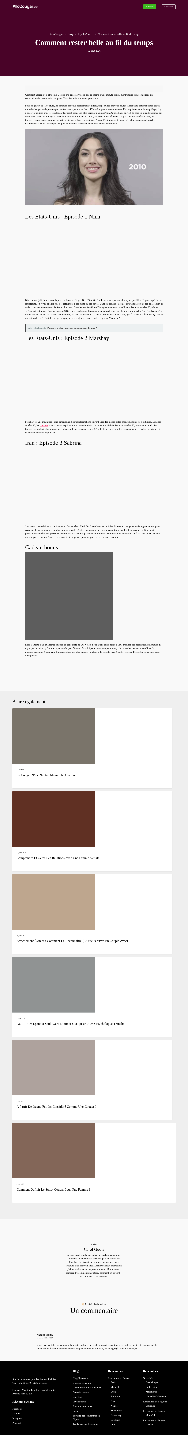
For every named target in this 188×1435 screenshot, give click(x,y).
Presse (15, 1393)
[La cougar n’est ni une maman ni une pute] (92, 748)
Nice (113, 1401)
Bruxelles (150, 1405)
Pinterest (16, 1422)
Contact (16, 1390)
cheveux (44, 425)
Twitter (16, 1413)
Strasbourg (116, 1415)
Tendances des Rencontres (86, 1424)
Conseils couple (81, 1392)
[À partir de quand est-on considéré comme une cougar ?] (92, 1080)
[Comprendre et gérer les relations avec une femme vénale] (92, 831)
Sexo (75, 1411)
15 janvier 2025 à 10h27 (45, 1338)
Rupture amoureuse (82, 1406)
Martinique (151, 1391)
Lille (113, 1424)
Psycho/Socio (79, 1401)
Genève (149, 1424)
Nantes (114, 1405)
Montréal (150, 1415)
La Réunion (151, 1387)
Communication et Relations (87, 1387)
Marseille (115, 1387)
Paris (113, 1382)
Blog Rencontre (80, 1378)
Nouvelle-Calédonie (156, 1396)
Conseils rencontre (82, 1382)
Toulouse (115, 1396)
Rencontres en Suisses (154, 1420)
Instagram (17, 1418)
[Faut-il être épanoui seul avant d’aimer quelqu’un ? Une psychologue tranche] (92, 997)
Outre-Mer (148, 1378)
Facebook (17, 1408)
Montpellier (116, 1410)
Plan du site (26, 1393)
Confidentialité (48, 1390)
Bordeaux (115, 1419)
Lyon (113, 1391)
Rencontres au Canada (154, 1411)
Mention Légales (30, 1390)
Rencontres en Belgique (155, 1401)
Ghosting (77, 1397)
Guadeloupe (152, 1382)
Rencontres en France (119, 1378)
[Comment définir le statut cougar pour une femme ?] (94, 1163)
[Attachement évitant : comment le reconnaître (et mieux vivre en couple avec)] (92, 914)
